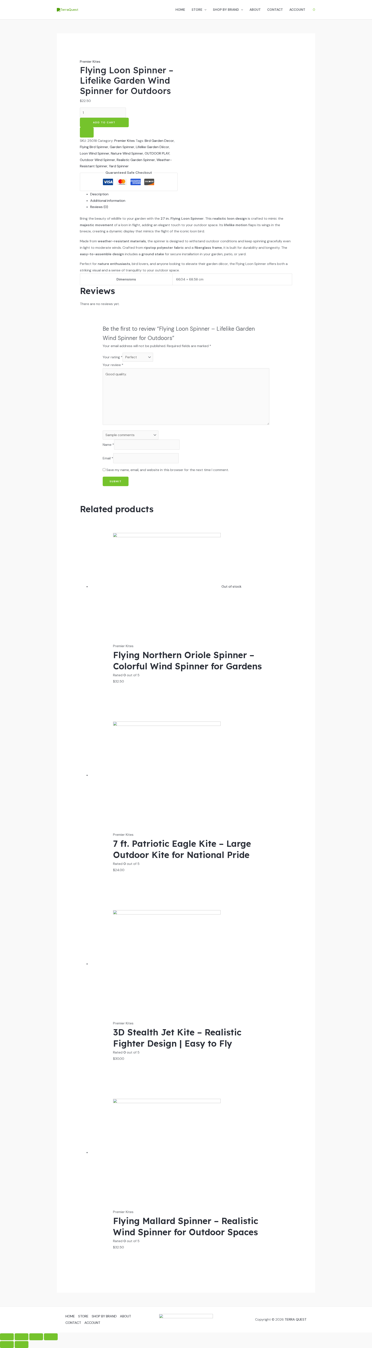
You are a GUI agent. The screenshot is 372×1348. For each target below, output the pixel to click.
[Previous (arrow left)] (7, 1344)
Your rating (112, 357)
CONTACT (275, 10)
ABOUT (255, 10)
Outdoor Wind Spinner (97, 160)
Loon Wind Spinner (94, 153)
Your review (113, 365)
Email (108, 458)
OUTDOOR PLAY (157, 153)
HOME (180, 10)
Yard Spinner (119, 166)
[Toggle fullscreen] (21, 1336)
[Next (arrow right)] (21, 1344)
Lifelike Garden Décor (152, 147)
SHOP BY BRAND (226, 10)
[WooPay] (87, 132)
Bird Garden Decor (159, 140)
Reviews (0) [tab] (99, 207)
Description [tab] (99, 194)
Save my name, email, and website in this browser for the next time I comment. (167, 470)
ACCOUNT (297, 10)
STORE (197, 10)
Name (108, 444)
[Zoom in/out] (7, 1336)
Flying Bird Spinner (94, 147)
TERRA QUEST (296, 1319)
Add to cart (104, 122)
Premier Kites (90, 61)
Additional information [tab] (107, 200)
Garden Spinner (122, 147)
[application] (204, 9)
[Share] (36, 1336)
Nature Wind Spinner (127, 153)
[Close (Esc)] (51, 1336)
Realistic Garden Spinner (136, 160)
